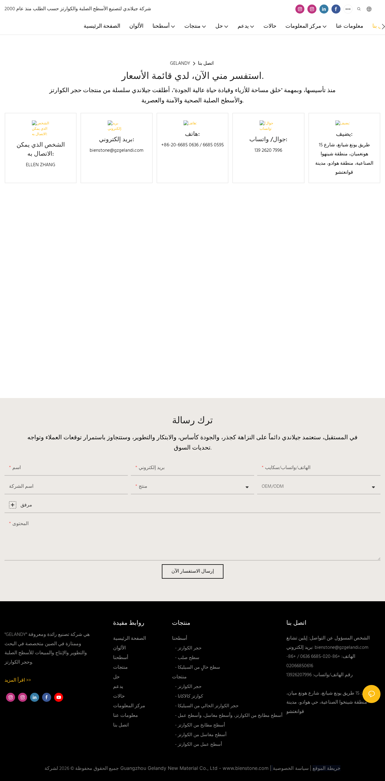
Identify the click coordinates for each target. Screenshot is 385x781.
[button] (383, 26)
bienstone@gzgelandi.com (341, 648)
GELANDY (180, 63)
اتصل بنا (206, 63)
